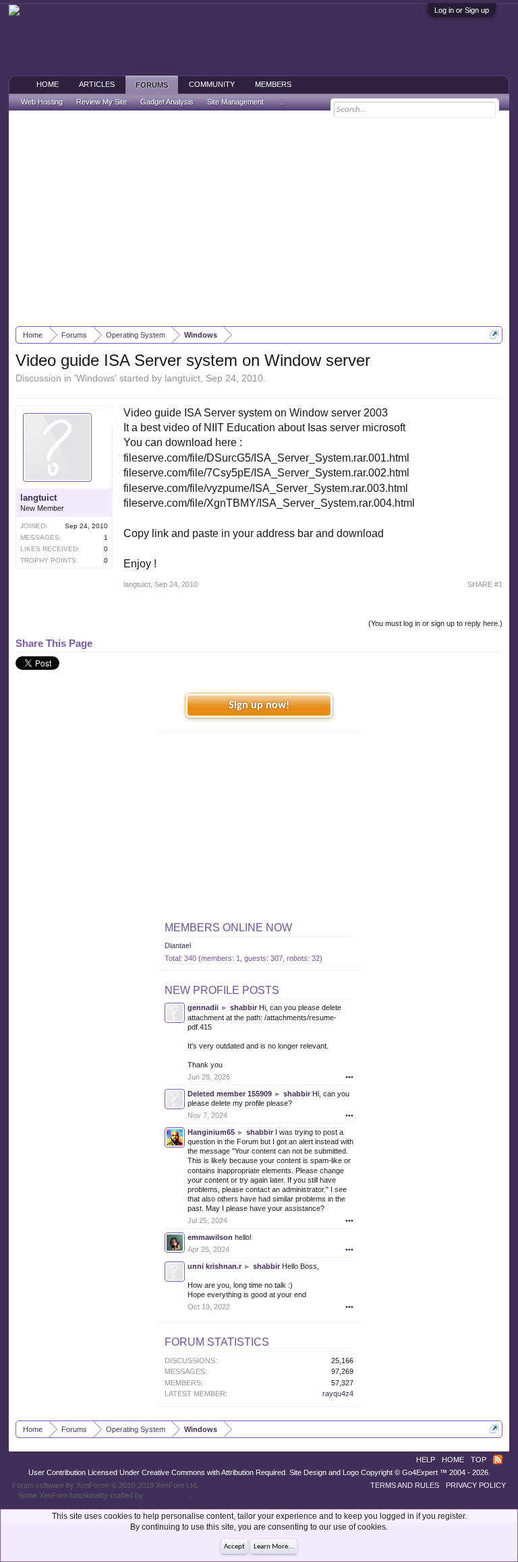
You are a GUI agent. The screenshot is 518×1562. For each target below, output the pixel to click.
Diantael (178, 945)
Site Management (235, 102)
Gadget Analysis (167, 102)
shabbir (243, 1007)
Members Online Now (228, 927)
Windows (95, 378)
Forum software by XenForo (105, 1485)
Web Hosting (42, 102)
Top (478, 1460)
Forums (152, 85)
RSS (497, 1459)
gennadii (203, 1007)
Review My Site (101, 102)
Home (47, 84)
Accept (234, 1547)
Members (273, 84)
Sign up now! (259, 705)
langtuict (182, 378)
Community (212, 84)
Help (425, 1460)
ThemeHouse (167, 1495)
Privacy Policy (476, 1485)
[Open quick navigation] (494, 334)
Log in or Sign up (461, 10)
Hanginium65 (211, 1132)
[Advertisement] (259, 218)
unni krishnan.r (214, 1266)
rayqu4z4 (337, 1393)
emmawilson (210, 1237)
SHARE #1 (484, 584)
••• (349, 1077)
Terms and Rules (404, 1485)
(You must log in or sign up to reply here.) (435, 623)
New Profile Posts (222, 990)
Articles (97, 84)
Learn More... (274, 1547)
